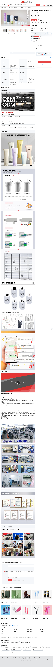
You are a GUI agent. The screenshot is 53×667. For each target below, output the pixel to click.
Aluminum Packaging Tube (25, 642)
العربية (38, 659)
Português (15, 659)
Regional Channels (42, 657)
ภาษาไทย (49, 659)
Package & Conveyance (14, 7)
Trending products (29, 627)
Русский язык (23, 659)
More (2, 654)
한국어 (41, 659)
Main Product (16, 629)
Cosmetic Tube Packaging (27, 649)
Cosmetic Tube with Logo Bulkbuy (7, 652)
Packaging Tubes (21, 7)
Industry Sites (36, 657)
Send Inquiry (34, 20)
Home (2, 7)
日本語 (44, 659)
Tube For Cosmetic (46, 647)
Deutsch (30, 659)
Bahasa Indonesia (29, 660)
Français (19, 659)
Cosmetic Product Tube (5, 649)
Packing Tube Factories (26, 647)
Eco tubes (2, 629)
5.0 (41, 54)
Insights (28, 658)
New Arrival (41, 627)
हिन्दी (46, 659)
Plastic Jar (2, 631)
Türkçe (21, 660)
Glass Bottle (3, 627)
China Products (9, 657)
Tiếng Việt (24, 660)
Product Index (47, 657)
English (8, 659)
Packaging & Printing (7, 7)
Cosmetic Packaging (17, 627)
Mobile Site (24, 658)
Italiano (27, 659)
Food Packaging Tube (28, 7)
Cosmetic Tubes (29, 629)
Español (11, 659)
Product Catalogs (16, 625)
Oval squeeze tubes (42, 631)
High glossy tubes (29, 631)
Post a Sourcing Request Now (13, 581)
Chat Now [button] (42, 20)
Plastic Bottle (41, 629)
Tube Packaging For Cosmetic (38, 649)
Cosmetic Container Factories (16, 647)
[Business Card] (50, 57)
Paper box (15, 631)
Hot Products (4, 657)
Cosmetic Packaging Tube (15, 642)
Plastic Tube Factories (5, 647)
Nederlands (34, 659)
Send (10, 580)
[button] (32, 55)
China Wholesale (25, 657)
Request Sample (49, 22)
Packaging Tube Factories (36, 647)
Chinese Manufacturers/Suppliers (17, 657)
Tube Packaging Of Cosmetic (16, 649)
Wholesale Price (31, 657)
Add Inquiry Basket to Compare (15, 33)
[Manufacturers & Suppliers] (26, 2)
